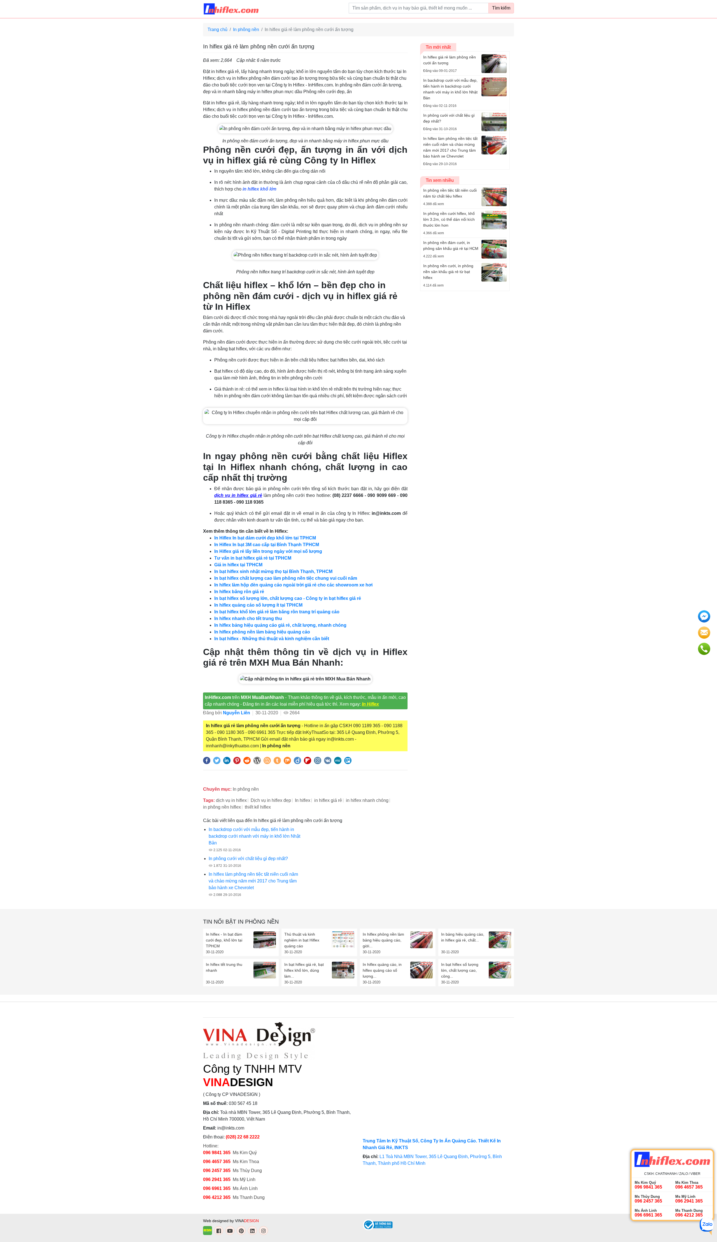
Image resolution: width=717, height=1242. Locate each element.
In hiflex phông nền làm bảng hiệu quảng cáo (262, 632)
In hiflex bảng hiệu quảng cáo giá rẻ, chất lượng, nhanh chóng (280, 625)
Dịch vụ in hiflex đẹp (271, 800)
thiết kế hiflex (258, 807)
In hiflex (302, 800)
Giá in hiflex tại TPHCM (238, 564)
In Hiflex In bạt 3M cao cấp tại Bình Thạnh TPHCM (266, 544)
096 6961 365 (217, 1188)
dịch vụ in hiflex (231, 800)
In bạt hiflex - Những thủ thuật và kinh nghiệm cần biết (271, 638)
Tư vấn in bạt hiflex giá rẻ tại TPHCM (252, 558)
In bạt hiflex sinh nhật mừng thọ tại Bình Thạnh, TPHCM (273, 571)
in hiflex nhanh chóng (367, 800)
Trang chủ (217, 29)
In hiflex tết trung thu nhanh (224, 967)
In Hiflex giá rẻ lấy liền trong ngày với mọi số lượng (268, 551)
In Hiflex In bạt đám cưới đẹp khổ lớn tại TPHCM (265, 538)
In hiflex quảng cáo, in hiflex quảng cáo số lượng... (382, 970)
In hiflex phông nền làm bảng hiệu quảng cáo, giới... (383, 940)
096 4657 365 (217, 1161)
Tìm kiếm (501, 8)
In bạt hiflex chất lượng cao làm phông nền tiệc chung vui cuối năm (285, 578)
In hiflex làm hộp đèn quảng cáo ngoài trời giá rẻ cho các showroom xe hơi (293, 585)
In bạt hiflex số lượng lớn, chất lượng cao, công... (459, 970)
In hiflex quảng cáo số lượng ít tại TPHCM (258, 605)
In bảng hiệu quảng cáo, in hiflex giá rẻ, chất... (462, 937)
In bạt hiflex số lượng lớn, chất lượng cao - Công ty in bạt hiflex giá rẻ (287, 598)
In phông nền (246, 29)
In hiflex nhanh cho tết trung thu (248, 618)
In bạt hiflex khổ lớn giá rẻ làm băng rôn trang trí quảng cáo (276, 611)
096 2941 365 (217, 1179)
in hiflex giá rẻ (328, 800)
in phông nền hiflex (222, 807)
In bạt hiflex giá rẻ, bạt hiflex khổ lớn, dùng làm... (304, 970)
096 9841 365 (217, 1152)
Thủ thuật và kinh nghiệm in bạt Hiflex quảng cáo (301, 940)
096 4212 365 (217, 1197)
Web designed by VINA (231, 1220)
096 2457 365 (217, 1170)
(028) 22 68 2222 (243, 1137)
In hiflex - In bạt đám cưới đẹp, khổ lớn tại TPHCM (224, 940)
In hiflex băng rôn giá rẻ (239, 591)
